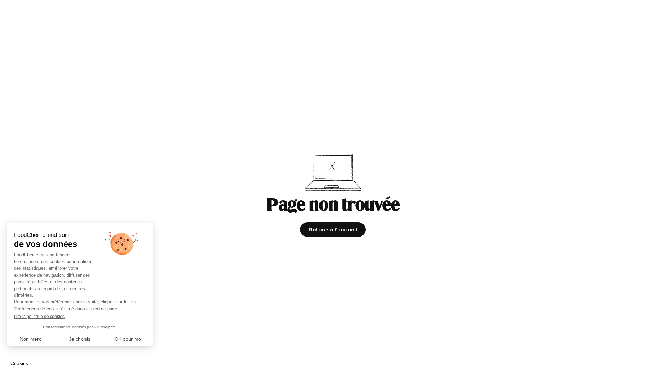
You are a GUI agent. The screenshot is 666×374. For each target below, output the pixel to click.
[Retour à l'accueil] (333, 229)
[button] (19, 363)
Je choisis (80, 339)
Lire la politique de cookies (39, 316)
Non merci (31, 339)
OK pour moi (128, 339)
